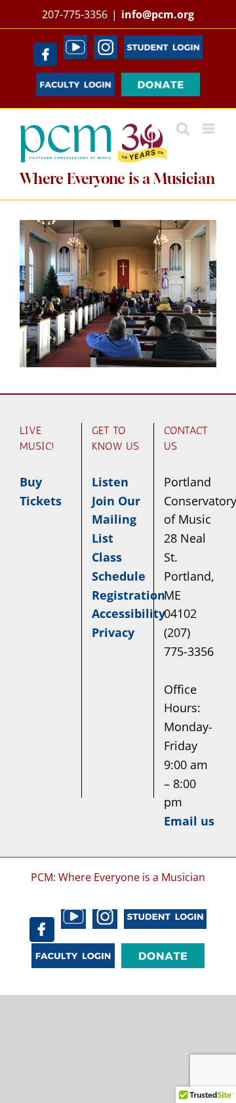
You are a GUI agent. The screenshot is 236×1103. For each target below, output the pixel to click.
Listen (110, 482)
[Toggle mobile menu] (209, 129)
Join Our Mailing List (116, 520)
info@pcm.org (157, 14)
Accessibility (128, 613)
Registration (128, 595)
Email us (189, 821)
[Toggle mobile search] (182, 129)
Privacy (113, 632)
